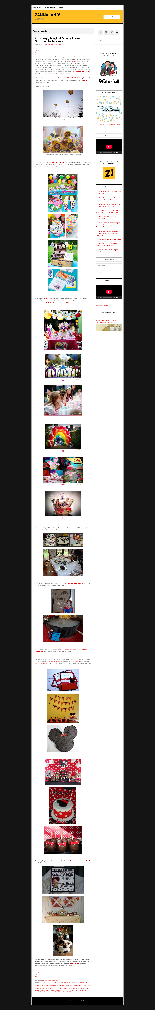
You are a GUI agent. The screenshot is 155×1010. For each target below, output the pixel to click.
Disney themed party (63, 985)
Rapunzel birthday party (71, 988)
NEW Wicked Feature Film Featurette (109, 239)
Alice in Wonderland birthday (60, 982)
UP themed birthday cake (57, 991)
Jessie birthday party (81, 985)
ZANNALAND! (47, 15)
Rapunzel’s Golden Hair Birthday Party (70, 78)
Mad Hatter (64, 987)
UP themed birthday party (56, 162)
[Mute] (117, 152)
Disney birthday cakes (79, 983)
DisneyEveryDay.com (41, 664)
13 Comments (58, 44)
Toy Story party (42, 991)
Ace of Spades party (47, 982)
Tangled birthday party (62, 990)
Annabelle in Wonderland (49, 303)
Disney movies (47, 985)
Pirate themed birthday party (69, 649)
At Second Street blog (53, 661)
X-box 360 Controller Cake (80, 71)
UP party (48, 991)
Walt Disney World (55, 980)
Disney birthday (69, 983)
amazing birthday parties (50, 983)
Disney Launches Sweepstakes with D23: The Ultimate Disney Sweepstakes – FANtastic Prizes (108, 233)
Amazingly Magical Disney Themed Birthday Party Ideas (59, 40)
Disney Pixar (54, 985)
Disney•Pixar (72, 985)
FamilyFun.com (74, 963)
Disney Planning (45, 980)
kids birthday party (47, 987)
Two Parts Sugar (77, 661)
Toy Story (71, 990)
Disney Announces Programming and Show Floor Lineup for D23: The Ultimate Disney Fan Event (108, 225)
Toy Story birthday (79, 990)
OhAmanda (75, 61)
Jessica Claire (47, 299)
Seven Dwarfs (82, 988)
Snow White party (51, 990)
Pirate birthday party (48, 988)
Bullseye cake (61, 983)
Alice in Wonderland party (76, 982)
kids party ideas (56, 987)
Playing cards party (59, 988)
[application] (109, 146)
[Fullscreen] (120, 152)
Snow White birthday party (74, 583)
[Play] (98, 152)
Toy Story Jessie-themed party (80, 861)
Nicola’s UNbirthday (67, 303)
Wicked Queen (68, 991)
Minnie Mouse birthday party (75, 987)
